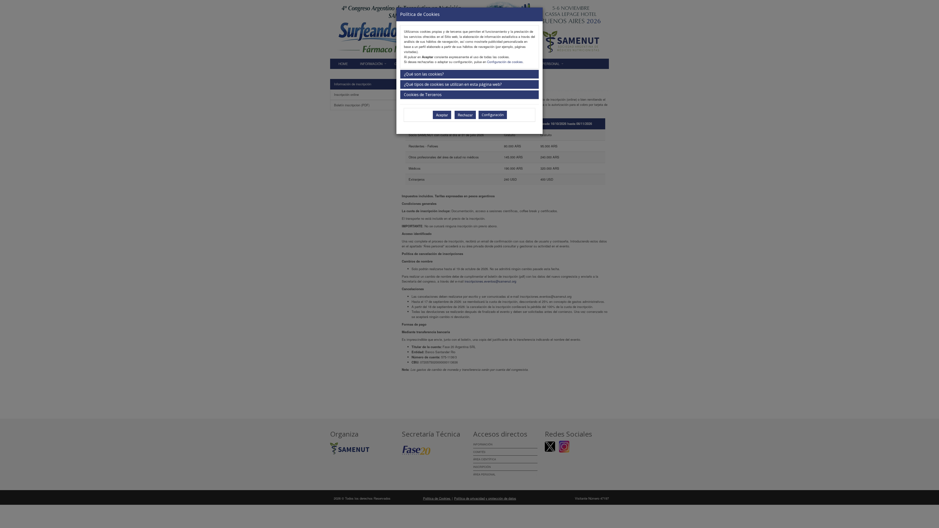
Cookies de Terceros (423, 94)
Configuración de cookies (505, 61)
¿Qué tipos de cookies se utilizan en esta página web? (453, 84)
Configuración (493, 114)
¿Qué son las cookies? (424, 74)
